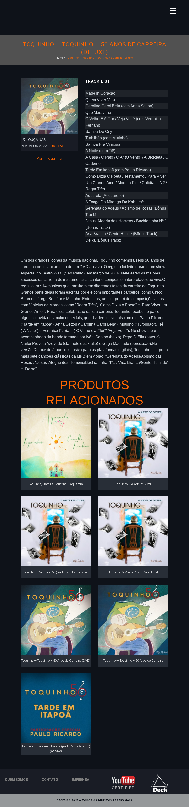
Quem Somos (16, 780)
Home (59, 57)
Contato (50, 780)
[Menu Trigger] (173, 10)
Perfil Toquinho (49, 158)
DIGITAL (57, 146)
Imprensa (80, 780)
